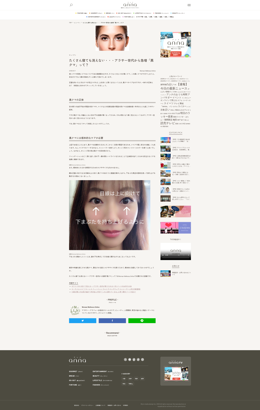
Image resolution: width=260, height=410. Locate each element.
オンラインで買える (168, 100)
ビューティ (77, 22)
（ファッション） (101, 385)
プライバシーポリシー (87, 405)
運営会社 (76, 405)
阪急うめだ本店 (180, 123)
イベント (176, 97)
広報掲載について (100, 405)
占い (167, 109)
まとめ (183, 92)
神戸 (179, 120)
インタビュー (186, 98)
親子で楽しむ (185, 120)
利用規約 (125, 405)
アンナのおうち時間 (176, 94)
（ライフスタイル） (103, 380)
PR (175, 85)
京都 (155, 16)
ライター (182, 106)
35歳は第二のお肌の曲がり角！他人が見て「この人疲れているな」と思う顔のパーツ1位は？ (104, 292)
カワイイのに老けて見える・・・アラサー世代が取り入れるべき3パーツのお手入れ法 (102, 286)
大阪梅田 (165, 113)
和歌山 (172, 16)
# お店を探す (126, 374)
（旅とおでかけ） (77, 380)
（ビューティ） (100, 376)
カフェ (180, 100)
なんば (179, 92)
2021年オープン (174, 78)
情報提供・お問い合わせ (114, 405)
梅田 (175, 120)
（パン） (74, 376)
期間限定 (168, 120)
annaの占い (167, 84)
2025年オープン (176, 81)
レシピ (189, 106)
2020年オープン (165, 79)
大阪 (145, 16)
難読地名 (165, 126)
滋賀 (161, 16)
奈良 (166, 16)
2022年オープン (184, 79)
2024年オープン (165, 81)
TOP (70, 22)
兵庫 (150, 16)
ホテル (175, 106)
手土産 (177, 113)
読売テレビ (167, 123)
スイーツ (169, 103)
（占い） (75, 385)
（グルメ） (76, 371)
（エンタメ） (103, 371)
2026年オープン (186, 81)
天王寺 (170, 113)
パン (171, 107)
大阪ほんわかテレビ (182, 110)
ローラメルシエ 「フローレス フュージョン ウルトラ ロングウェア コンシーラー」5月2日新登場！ (106, 289)
